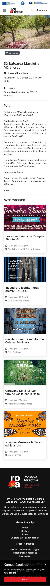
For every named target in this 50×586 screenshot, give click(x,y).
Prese (25, 534)
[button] (4, 10)
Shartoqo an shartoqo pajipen (25, 549)
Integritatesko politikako (25, 552)
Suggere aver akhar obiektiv (25, 537)
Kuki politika (25, 556)
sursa (6, 190)
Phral (25, 527)
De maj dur (13, 53)
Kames (25, 579)
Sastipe (25, 531)
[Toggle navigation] (5, 10)
